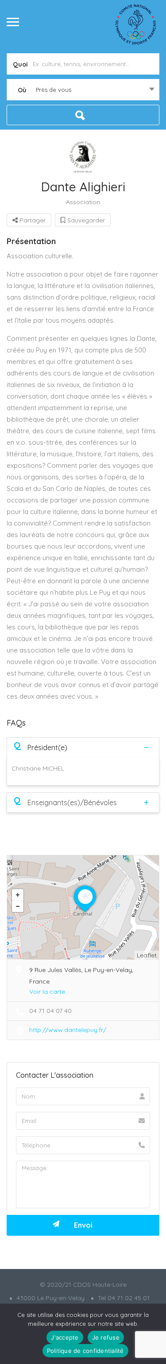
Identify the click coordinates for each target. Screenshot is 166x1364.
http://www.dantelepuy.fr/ (67, 1030)
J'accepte (64, 1337)
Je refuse (106, 1337)
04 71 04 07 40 (50, 1011)
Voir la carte (47, 992)
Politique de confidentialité (85, 1350)
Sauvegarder (85, 220)
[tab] (83, 747)
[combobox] (83, 89)
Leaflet (147, 955)
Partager (32, 220)
